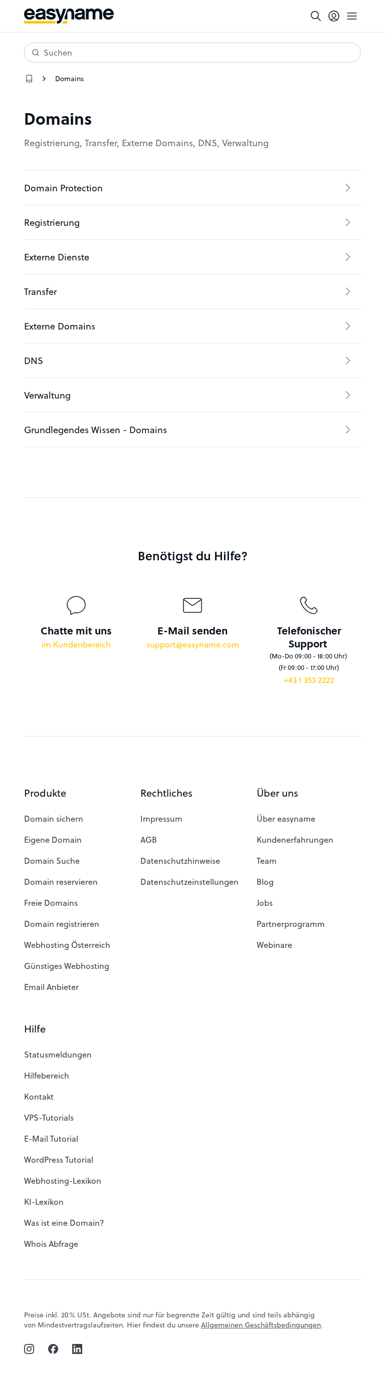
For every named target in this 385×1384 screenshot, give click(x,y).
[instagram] (29, 1349)
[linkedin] (77, 1349)
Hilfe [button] (35, 1028)
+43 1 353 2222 (309, 679)
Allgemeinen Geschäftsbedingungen (261, 1324)
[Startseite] (69, 16)
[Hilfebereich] (29, 79)
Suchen (58, 52)
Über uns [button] (277, 793)
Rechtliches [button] (166, 793)
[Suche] (316, 16)
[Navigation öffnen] (352, 16)
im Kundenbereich (76, 644)
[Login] (334, 16)
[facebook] (53, 1349)
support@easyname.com (192, 644)
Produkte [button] (45, 793)
